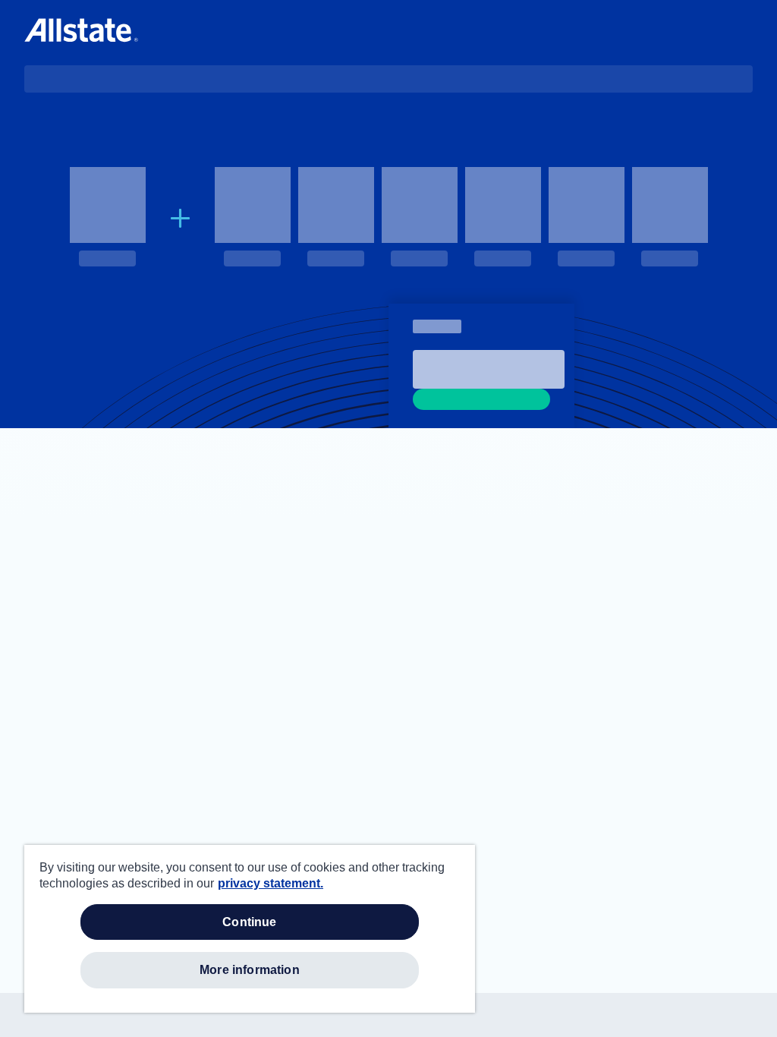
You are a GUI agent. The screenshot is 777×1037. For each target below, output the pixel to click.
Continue (249, 922)
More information (250, 969)
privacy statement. (270, 883)
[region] (249, 929)
